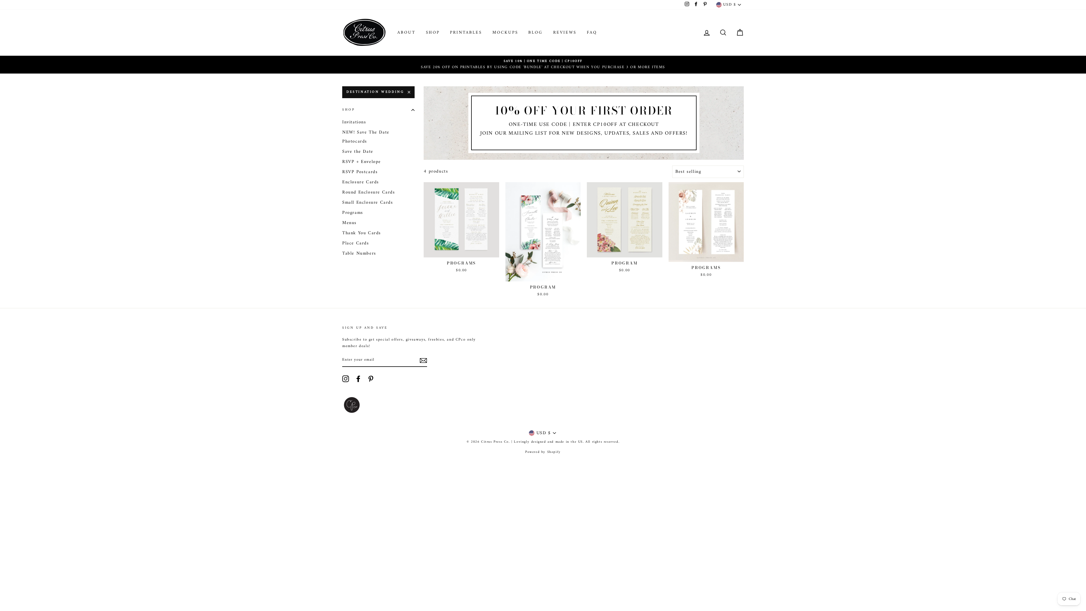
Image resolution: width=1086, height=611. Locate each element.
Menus (349, 223)
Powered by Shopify (543, 452)
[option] (543, 65)
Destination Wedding (375, 92)
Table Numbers (359, 253)
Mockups (505, 32)
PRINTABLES (466, 32)
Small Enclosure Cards (367, 202)
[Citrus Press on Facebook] (358, 378)
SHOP (433, 32)
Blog (535, 32)
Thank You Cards (361, 233)
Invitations (354, 122)
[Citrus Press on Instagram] (345, 378)
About (406, 32)
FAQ (592, 32)
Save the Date (357, 152)
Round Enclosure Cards (368, 192)
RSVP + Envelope (361, 162)
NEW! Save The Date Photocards (365, 136)
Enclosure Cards (360, 182)
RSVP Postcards (360, 172)
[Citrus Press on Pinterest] (370, 378)
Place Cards (355, 243)
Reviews (564, 32)
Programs (352, 213)
